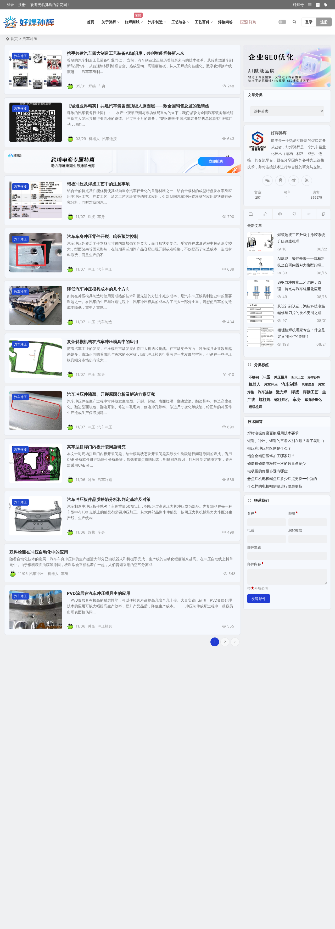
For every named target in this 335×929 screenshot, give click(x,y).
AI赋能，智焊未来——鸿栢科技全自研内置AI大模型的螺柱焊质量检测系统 (301, 265)
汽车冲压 (20, 56)
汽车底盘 (308, 385)
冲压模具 (105, 626)
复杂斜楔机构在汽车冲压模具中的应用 (102, 341)
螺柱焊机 (281, 400)
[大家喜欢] (265, 214)
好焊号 (298, 4)
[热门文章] (279, 214)
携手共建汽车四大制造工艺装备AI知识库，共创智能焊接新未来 (125, 53)
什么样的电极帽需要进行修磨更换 (274, 486)
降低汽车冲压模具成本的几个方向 (98, 289)
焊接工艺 (311, 392)
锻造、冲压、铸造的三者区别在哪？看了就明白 (285, 440)
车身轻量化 (313, 400)
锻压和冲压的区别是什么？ (269, 448)
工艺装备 (178, 22)
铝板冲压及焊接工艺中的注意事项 (98, 183)
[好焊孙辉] (28, 22)
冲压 (91, 269)
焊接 (92, 86)
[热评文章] (294, 214)
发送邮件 (258, 598)
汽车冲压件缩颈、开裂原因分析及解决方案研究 (111, 394)
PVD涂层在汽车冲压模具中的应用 (98, 593)
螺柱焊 (265, 399)
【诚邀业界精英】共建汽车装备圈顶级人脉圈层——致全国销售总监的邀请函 (138, 105)
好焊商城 (133, 18)
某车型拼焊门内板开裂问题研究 (96, 446)
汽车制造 (155, 22)
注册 (22, 4)
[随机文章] (309, 214)
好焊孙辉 (314, 377)
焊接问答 (225, 22)
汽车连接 (20, 108)
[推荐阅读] (323, 214)
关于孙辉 (109, 22)
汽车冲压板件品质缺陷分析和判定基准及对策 (109, 499)
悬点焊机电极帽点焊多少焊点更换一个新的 (282, 478)
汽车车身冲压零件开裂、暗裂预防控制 (102, 236)
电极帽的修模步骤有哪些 (267, 471)
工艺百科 (202, 22)
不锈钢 (254, 377)
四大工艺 (297, 377)
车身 (101, 86)
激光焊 (281, 392)
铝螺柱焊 (255, 407)
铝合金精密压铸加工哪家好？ (271, 456)
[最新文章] (251, 214)
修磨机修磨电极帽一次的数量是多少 (276, 463)
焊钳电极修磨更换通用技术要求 (273, 433)
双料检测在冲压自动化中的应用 (38, 552)
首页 (90, 22)
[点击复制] (280, 180)
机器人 (94, 138)
